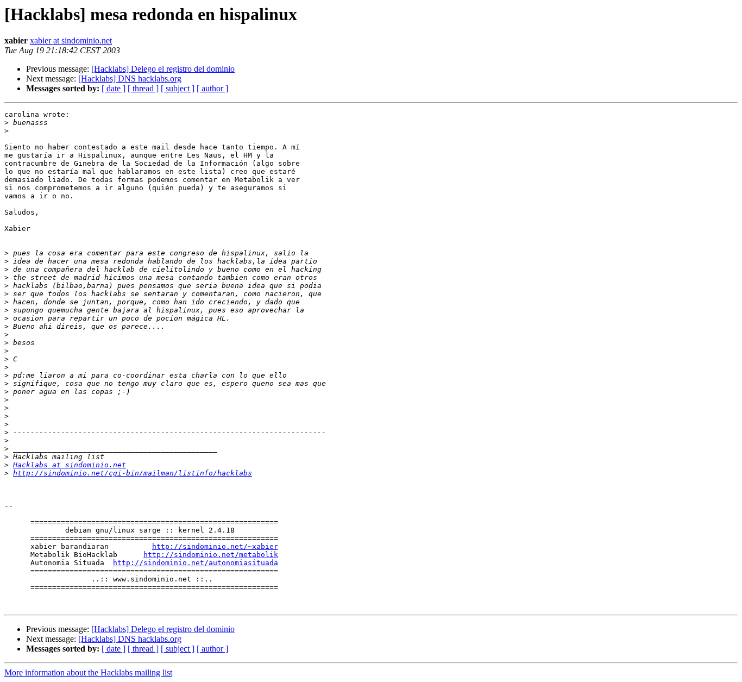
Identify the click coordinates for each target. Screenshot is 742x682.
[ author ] (212, 88)
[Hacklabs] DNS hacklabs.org (129, 78)
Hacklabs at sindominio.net (69, 465)
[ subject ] (177, 88)
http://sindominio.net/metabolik (210, 554)
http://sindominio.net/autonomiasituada (195, 563)
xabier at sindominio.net (71, 40)
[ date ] (113, 88)
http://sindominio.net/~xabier (215, 546)
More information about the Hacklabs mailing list (88, 672)
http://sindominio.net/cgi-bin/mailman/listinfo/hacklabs (132, 473)
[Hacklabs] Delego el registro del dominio (163, 68)
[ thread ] (143, 88)
